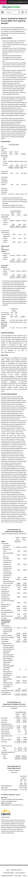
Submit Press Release (8, 872)
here (6, 346)
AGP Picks (3, 2)
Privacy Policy (17, 875)
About (7, 870)
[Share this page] (26, 12)
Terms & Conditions (20, 872)
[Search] (19, 12)
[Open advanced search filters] (22, 12)
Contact (25, 875)
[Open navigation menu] (2, 12)
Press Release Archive (16, 870)
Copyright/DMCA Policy (7, 875)
